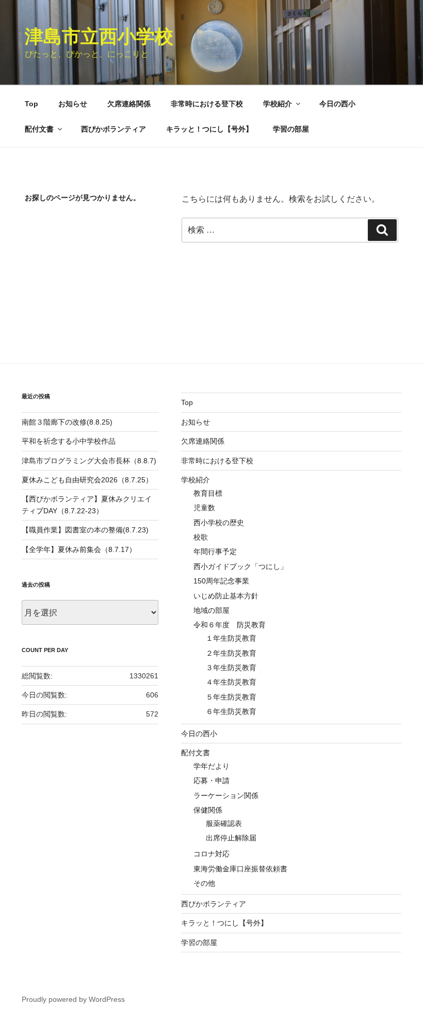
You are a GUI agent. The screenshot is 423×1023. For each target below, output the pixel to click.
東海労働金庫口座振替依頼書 (240, 869)
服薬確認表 (224, 823)
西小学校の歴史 (218, 522)
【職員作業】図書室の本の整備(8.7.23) (85, 530)
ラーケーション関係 (225, 795)
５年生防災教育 (231, 697)
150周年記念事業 (221, 581)
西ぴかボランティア (113, 129)
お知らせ (72, 104)
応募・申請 (211, 780)
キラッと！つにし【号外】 (209, 129)
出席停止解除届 (231, 838)
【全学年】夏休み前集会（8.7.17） (79, 549)
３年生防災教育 (231, 667)
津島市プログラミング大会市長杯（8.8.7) (89, 461)
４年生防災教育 (231, 682)
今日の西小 (337, 104)
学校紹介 (277, 104)
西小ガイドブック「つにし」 (240, 566)
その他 (204, 883)
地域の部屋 (211, 610)
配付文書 (39, 129)
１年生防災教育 (231, 638)
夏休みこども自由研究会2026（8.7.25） (87, 480)
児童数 (204, 508)
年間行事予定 (215, 551)
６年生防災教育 (231, 711)
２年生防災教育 (231, 653)
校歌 (200, 537)
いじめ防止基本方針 (225, 596)
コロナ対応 (211, 854)
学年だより (211, 766)
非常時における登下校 (207, 104)
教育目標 (207, 493)
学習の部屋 (291, 129)
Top (31, 104)
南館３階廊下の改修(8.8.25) (67, 422)
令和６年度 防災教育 (229, 625)
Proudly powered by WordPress (73, 999)
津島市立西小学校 (99, 36)
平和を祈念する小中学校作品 (69, 441)
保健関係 (207, 810)
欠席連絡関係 (129, 104)
